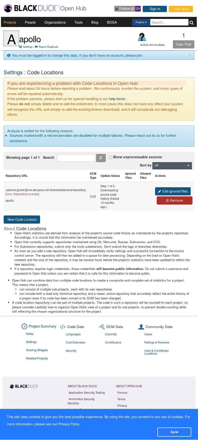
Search (49, 157)
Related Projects (37, 358)
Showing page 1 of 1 (23, 157)
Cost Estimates (75, 342)
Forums (122, 392)
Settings (28, 46)
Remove (176, 200)
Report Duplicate (48, 46)
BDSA (112, 22)
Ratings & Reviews (156, 342)
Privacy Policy (68, 423)
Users (148, 334)
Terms (121, 399)
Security (71, 350)
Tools (78, 22)
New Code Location (22, 219)
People (30, 22)
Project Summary (43, 326)
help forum (117, 98)
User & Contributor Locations (156, 351)
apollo (30, 38)
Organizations (55, 22)
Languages (73, 334)
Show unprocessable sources (137, 156)
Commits (111, 334)
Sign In (155, 9)
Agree (174, 432)
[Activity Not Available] (142, 37)
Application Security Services (81, 401)
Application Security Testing (87, 392)
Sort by (146, 165)
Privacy (122, 405)
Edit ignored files (175, 191)
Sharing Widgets (37, 350)
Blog (94, 22)
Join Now (181, 9)
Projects (10, 22)
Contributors (113, 342)
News (30, 333)
